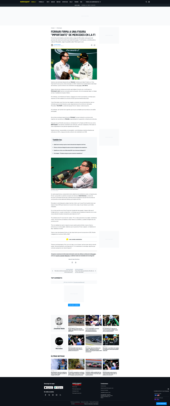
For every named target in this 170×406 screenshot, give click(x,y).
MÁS (81, 1)
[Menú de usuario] (149, 2)
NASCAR (53, 1)
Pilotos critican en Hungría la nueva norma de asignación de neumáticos (70, 147)
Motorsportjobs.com (76, 388)
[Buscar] (146, 2)
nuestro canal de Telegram (63, 255)
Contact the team (104, 390)
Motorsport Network (79, 403)
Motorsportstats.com (76, 393)
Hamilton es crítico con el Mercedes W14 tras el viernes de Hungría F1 (69, 150)
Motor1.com (74, 386)
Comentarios (103, 385)
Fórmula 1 (33, 1)
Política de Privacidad (94, 402)
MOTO (48, 1)
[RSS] (60, 395)
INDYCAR (58, 1)
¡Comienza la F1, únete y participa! (88, 5)
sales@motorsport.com (105, 392)
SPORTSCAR (65, 1)
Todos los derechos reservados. (91, 403)
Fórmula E (41, 1)
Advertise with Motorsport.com (107, 388)
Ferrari (73, 96)
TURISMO (76, 1)
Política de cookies (84, 402)
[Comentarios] (95, 45)
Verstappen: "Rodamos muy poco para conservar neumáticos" (68, 153)
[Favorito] (91, 45)
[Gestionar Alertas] (75, 262)
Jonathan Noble (57, 44)
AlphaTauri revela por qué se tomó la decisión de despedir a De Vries (70, 144)
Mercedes (79, 85)
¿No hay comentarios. (74, 282)
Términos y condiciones (75, 402)
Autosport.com (75, 391)
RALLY (71, 1)
